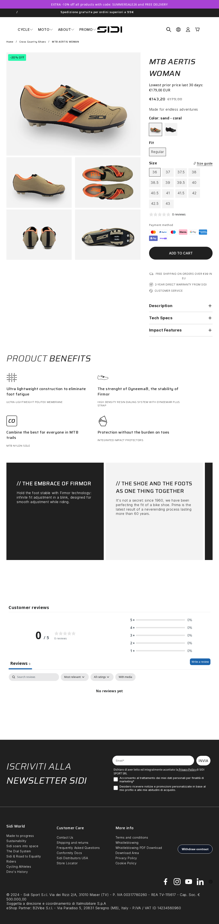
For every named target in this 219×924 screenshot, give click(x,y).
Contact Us (65, 837)
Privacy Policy (187, 769)
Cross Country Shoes (32, 41)
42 (194, 193)
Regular (157, 152)
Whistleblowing (127, 842)
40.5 (155, 193)
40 (194, 182)
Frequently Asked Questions (78, 848)
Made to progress (20, 836)
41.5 (181, 193)
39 (168, 182)
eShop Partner (18, 908)
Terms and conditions (131, 837)
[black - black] (170, 129)
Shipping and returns (73, 842)
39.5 (181, 182)
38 (194, 172)
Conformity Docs (69, 853)
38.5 (155, 182)
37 (168, 172)
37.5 (181, 172)
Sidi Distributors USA (72, 858)
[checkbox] (125, 677)
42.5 (155, 203)
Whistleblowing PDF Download (138, 848)
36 (154, 172)
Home (9, 41)
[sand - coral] (155, 129)
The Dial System (18, 851)
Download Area (127, 853)
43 (168, 203)
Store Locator (67, 863)
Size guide (205, 163)
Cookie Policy (126, 863)
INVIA (203, 761)
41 (168, 193)
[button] (25, 30)
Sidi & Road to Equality (23, 856)
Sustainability (16, 841)
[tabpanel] (109, 705)
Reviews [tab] (20, 663)
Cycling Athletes (18, 866)
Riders (11, 861)
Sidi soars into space (22, 846)
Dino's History (17, 871)
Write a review (200, 662)
